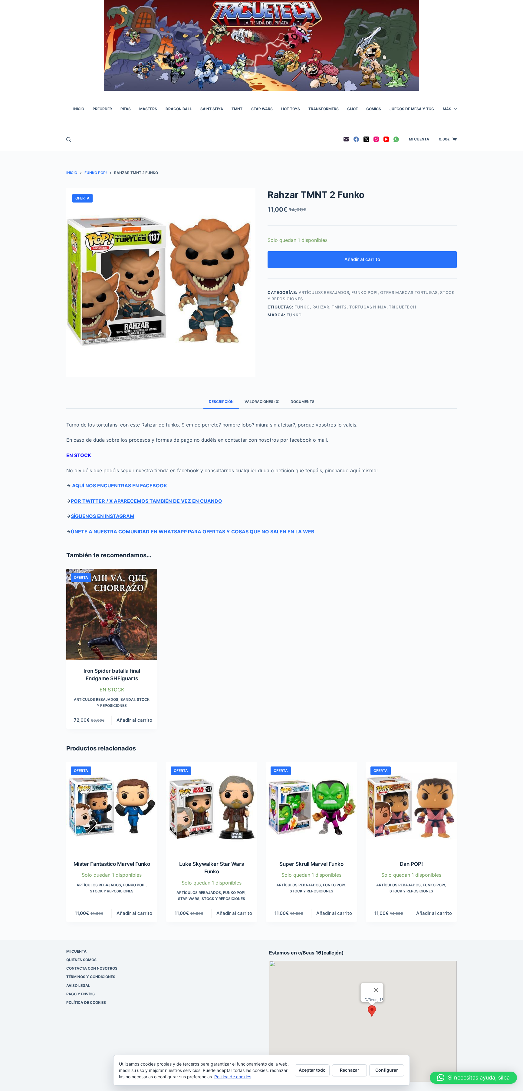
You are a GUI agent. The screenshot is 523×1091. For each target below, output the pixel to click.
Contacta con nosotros (91, 968)
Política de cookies (86, 1002)
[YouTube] (386, 139)
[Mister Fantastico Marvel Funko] (111, 807)
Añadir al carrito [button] (134, 720)
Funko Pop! (364, 292)
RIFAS (125, 109)
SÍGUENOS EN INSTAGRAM (102, 516)
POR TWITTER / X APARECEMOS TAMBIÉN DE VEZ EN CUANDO (146, 501)
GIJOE (352, 109)
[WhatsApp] (396, 139)
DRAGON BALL (179, 109)
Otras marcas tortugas (409, 292)
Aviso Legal (78, 985)
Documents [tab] (302, 401)
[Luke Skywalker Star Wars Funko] (211, 807)
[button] (372, 1011)
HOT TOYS (290, 109)
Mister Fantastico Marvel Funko (112, 864)
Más (447, 109)
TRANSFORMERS (323, 109)
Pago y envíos (80, 994)
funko (302, 307)
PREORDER (102, 109)
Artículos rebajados (324, 292)
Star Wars (188, 898)
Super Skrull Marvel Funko (311, 864)
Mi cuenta (419, 139)
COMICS (373, 109)
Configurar (386, 1070)
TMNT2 (339, 307)
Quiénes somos (81, 960)
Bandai (127, 699)
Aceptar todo (312, 1070)
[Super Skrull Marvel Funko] (311, 807)
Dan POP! (411, 864)
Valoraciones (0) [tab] (262, 401)
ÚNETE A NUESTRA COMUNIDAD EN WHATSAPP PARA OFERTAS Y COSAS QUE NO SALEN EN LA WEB (192, 532)
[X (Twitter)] (366, 139)
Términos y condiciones (90, 976)
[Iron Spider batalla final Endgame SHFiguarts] (111, 614)
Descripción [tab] (221, 401)
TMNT (237, 109)
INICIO (78, 109)
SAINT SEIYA (211, 109)
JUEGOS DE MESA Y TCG (412, 109)
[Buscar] (68, 139)
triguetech (402, 307)
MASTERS (148, 109)
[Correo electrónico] (346, 139)
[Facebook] (356, 139)
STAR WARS (262, 109)
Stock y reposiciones (111, 891)
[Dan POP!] (411, 807)
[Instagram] (376, 139)
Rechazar (349, 1070)
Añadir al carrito (362, 259)
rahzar (320, 307)
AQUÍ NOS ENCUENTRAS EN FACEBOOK (119, 486)
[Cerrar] (376, 990)
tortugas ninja (367, 307)
